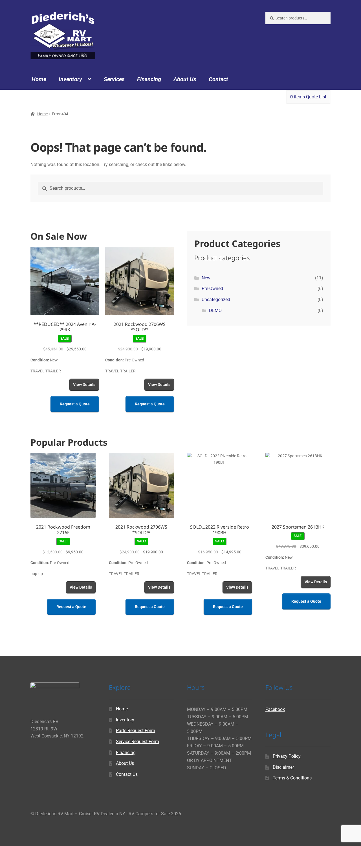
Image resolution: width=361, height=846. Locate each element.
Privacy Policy (287, 756)
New (206, 277)
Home (39, 79)
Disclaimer (283, 767)
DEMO (215, 310)
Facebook (275, 709)
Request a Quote (75, 404)
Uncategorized (216, 299)
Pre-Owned (212, 288)
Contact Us (127, 774)
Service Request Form (137, 741)
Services (114, 79)
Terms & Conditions (292, 778)
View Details (84, 384)
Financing (149, 79)
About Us (184, 79)
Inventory (70, 79)
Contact (218, 79)
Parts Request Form (135, 730)
